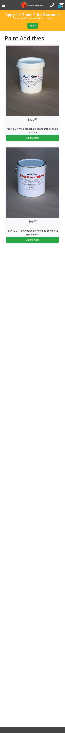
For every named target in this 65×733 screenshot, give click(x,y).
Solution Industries (32, 5)
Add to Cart (32, 137)
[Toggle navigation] (8, 5)
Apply (33, 25)
